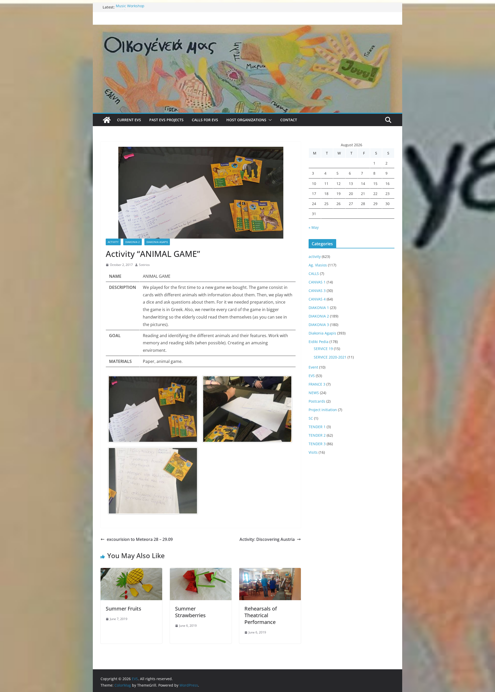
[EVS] (247, 28)
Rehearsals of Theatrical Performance (260, 615)
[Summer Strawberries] (201, 571)
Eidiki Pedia (318, 341)
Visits (313, 452)
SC (311, 418)
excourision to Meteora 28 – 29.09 (140, 539)
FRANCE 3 (317, 384)
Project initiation (323, 409)
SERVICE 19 (323, 348)
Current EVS (129, 119)
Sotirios (144, 265)
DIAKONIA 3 (319, 324)
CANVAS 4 (317, 299)
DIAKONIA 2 (132, 242)
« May (314, 227)
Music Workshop (130, 7)
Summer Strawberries (190, 612)
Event (313, 367)
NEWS (314, 392)
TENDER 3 (317, 443)
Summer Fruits (123, 608)
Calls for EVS (205, 119)
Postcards (317, 401)
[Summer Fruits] (131, 571)
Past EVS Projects (166, 119)
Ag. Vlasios (318, 265)
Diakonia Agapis (157, 242)
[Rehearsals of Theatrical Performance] (270, 571)
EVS (312, 375)
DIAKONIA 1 (319, 307)
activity (113, 242)
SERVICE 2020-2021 (330, 357)
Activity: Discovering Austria (267, 539)
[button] (269, 120)
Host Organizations (246, 119)
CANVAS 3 (317, 290)
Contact (288, 119)
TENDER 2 (317, 435)
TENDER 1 (317, 426)
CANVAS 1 (317, 282)
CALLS (314, 273)
